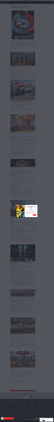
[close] (36, 205)
